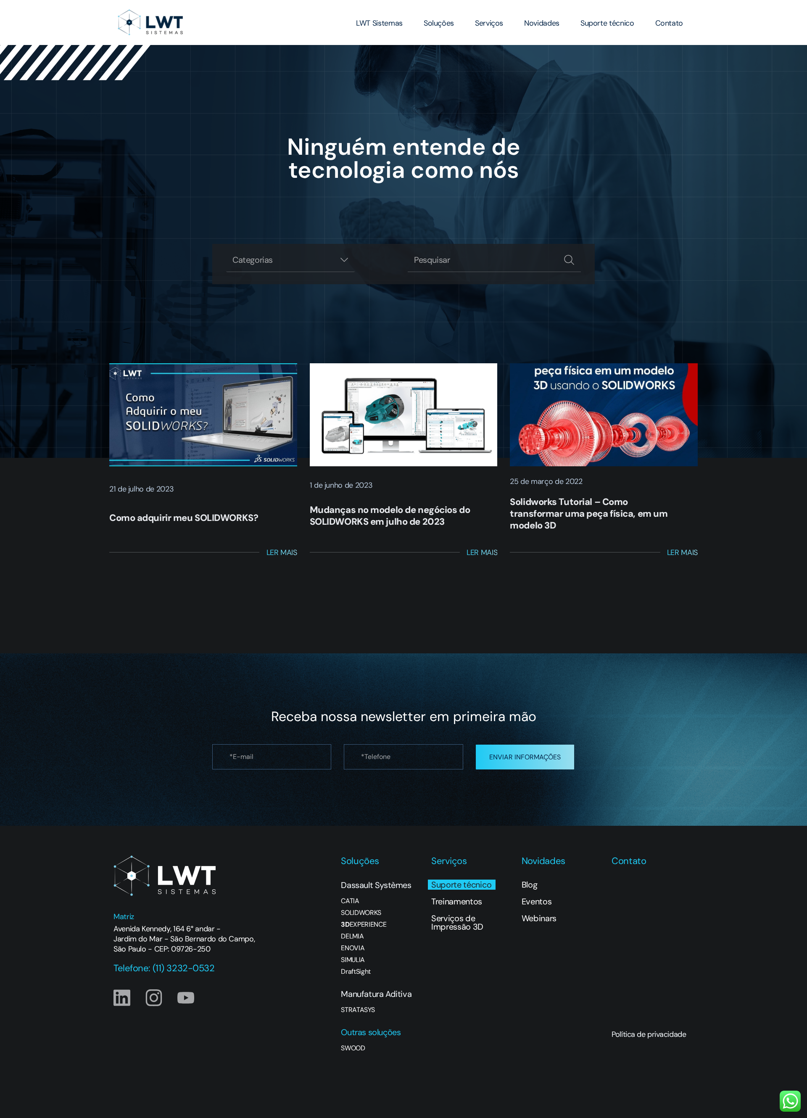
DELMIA (352, 936)
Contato (669, 23)
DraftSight (356, 971)
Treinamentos (456, 901)
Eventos (537, 901)
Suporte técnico (607, 23)
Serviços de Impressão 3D (457, 922)
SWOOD (353, 1048)
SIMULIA (353, 960)
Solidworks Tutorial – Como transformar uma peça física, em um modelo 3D (588, 513)
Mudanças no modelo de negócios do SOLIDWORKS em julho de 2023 (390, 516)
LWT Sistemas (379, 23)
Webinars (539, 918)
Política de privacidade (649, 1034)
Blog (530, 885)
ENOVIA (352, 948)
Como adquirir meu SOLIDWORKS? (183, 518)
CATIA (350, 901)
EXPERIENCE (363, 924)
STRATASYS (357, 1010)
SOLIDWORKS (361, 913)
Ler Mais (281, 552)
